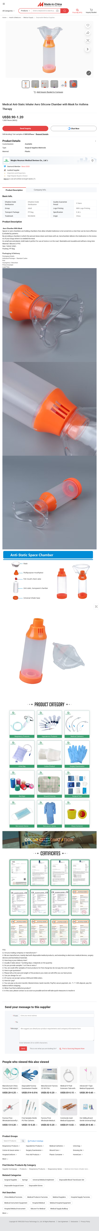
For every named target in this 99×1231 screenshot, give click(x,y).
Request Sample (42, 134)
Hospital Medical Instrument (14, 1208)
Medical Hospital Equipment (60, 1203)
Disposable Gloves (35, 1185)
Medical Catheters (56, 1146)
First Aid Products (32, 1154)
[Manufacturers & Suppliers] (49, 4)
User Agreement (63, 1221)
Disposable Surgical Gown (14, 1185)
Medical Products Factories (37, 1197)
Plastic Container (56, 1154)
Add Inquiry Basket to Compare (50, 92)
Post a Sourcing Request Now (72, 1048)
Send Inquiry (25, 128)
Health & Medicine (15, 17)
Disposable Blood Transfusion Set (71, 1180)
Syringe (25, 1180)
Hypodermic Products (34, 1146)
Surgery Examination (34, 1150)
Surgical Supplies (10, 1180)
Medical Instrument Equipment (15, 1203)
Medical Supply (28, 17)
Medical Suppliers (59, 1197)
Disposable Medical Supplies (45, 17)
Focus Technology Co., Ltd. (34, 1221)
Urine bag (76, 1146)
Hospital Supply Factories (80, 1197)
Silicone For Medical (38, 1208)
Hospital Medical (38, 1203)
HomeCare (77, 1154)
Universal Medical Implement (43, 1180)
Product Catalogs (36, 1141)
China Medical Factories (13, 1197)
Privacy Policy (85, 1221)
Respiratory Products (10, 1146)
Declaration (74, 1221)
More (4, 1213)
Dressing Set (77, 1150)
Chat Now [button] (75, 128)
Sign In (6, 179)
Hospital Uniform (8, 1154)
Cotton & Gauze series (10, 1150)
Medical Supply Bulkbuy (59, 1208)
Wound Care (54, 1150)
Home (4, 17)
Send (23, 1048)
